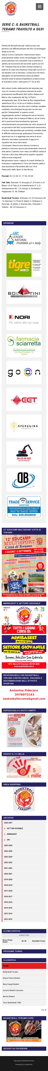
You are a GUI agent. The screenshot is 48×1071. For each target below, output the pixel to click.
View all (43, 1010)
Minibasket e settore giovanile (21, 603)
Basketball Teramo (38, 941)
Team (5, 966)
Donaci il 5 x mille (13, 754)
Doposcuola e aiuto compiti (19, 710)
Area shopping (12, 784)
